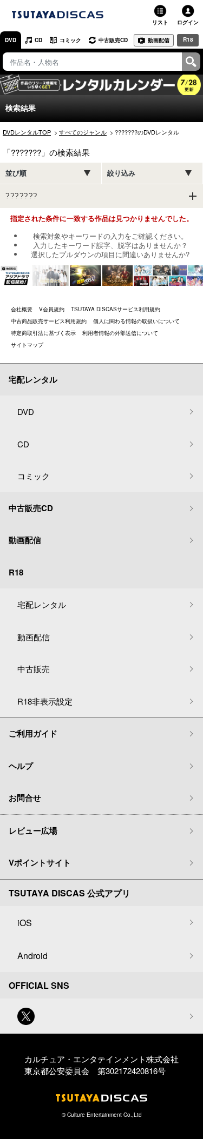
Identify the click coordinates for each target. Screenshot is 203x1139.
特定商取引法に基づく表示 (43, 333)
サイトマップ (27, 345)
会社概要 (21, 309)
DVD (10, 40)
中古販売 (33, 668)
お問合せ (25, 797)
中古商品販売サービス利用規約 (49, 321)
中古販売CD (113, 40)
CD (38, 40)
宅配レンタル (41, 604)
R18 (188, 39)
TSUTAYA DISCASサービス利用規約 (115, 309)
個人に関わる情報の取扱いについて (136, 321)
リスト (160, 22)
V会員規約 (51, 309)
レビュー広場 (33, 830)
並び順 (16, 173)
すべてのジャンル (83, 132)
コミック (70, 40)
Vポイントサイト (40, 862)
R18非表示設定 (45, 701)
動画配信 (158, 40)
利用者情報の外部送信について (120, 333)
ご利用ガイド (33, 733)
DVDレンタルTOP (27, 132)
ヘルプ (21, 766)
